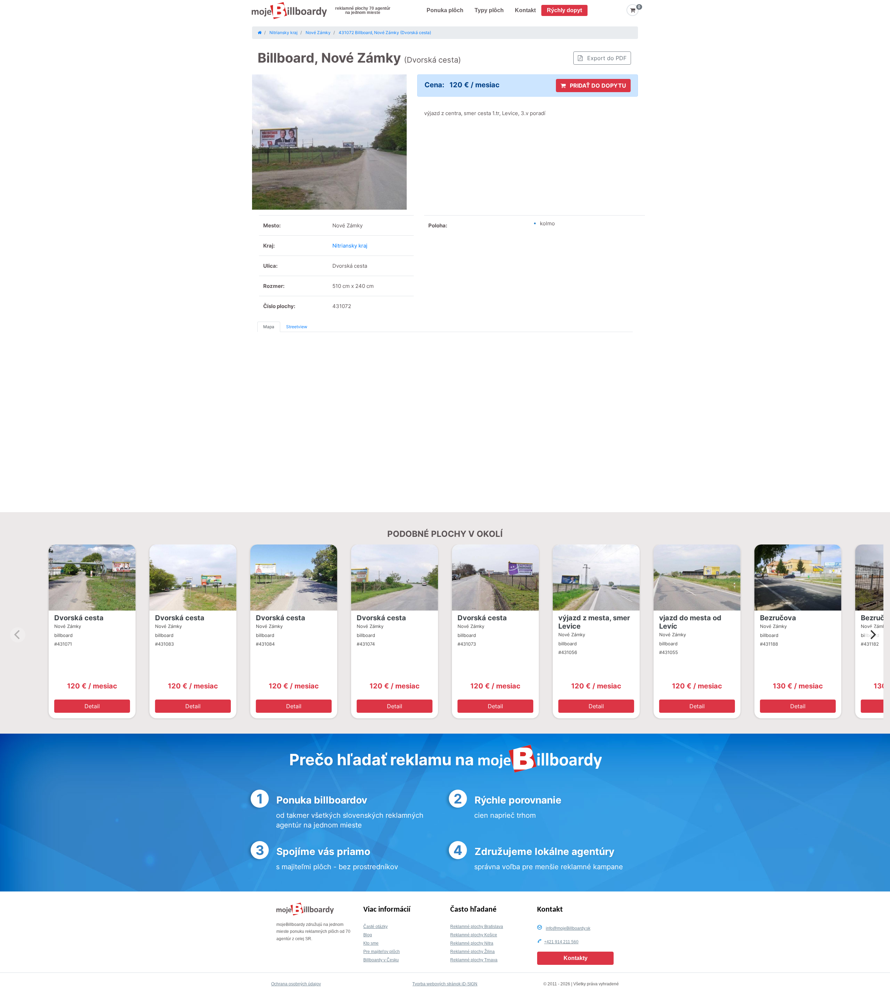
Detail (92, 706)
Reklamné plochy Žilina (472, 951)
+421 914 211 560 (561, 941)
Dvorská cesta (79, 618)
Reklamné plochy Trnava (473, 960)
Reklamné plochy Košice (473, 935)
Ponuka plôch (445, 10)
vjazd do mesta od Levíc (690, 622)
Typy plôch (489, 10)
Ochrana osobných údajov (296, 984)
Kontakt (525, 10)
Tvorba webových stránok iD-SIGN (444, 984)
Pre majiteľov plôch (381, 951)
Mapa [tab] (268, 326)
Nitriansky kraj (349, 245)
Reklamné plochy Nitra (471, 943)
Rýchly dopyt (564, 10)
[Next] (872, 635)
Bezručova (778, 618)
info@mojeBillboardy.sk (568, 928)
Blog (367, 935)
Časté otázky (375, 926)
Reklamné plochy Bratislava (476, 926)
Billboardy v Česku (381, 960)
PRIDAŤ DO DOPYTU (597, 85)
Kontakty (576, 958)
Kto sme (371, 943)
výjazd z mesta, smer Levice (594, 622)
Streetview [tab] (296, 326)
